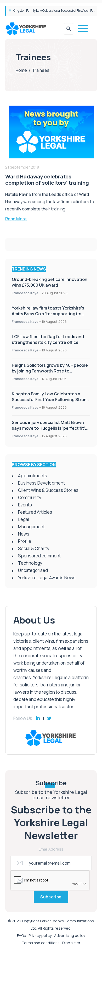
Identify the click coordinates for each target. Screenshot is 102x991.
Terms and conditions (41, 942)
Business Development (41, 483)
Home (21, 70)
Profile (24, 541)
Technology (30, 563)
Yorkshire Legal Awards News (47, 578)
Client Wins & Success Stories (48, 490)
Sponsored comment (39, 556)
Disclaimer (71, 942)
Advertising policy (69, 935)
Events (25, 505)
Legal (23, 519)
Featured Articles (35, 512)
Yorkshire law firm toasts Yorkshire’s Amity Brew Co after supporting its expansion (48, 313)
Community (29, 497)
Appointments (32, 476)
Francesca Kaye (25, 293)
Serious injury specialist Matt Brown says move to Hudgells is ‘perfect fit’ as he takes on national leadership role (51, 428)
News (23, 534)
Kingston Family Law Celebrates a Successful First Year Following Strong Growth (50, 399)
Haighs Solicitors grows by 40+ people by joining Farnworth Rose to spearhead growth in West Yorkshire (50, 370)
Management (31, 527)
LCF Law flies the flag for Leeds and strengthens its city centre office (48, 339)
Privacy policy (40, 935)
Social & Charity (33, 548)
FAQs (21, 935)
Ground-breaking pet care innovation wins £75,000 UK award (56, 10)
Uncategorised (33, 570)
